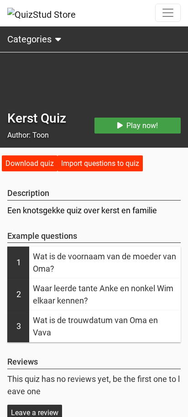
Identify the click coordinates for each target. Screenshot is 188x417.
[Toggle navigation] (168, 13)
